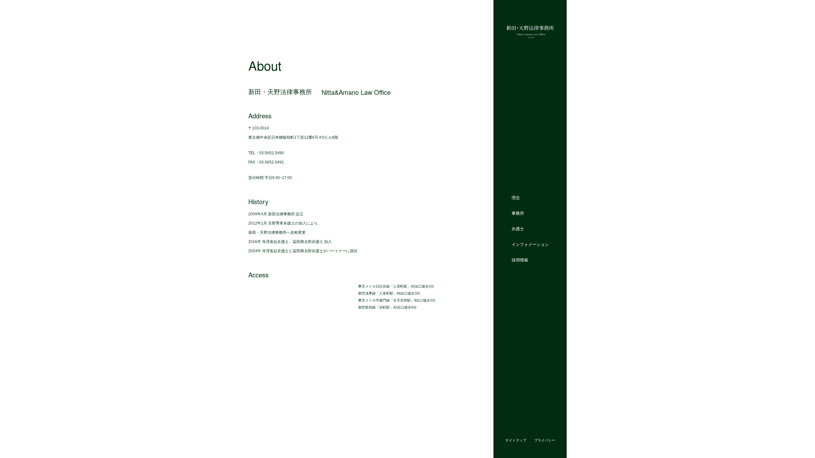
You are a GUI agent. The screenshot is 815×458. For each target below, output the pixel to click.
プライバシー (544, 440)
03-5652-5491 (271, 162)
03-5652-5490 (271, 153)
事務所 (518, 213)
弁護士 (518, 228)
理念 (516, 197)
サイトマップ (515, 440)
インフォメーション (530, 244)
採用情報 (520, 259)
